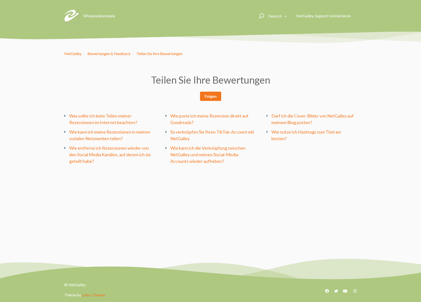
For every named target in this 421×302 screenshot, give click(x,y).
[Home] (71, 16)
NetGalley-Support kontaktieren (323, 15)
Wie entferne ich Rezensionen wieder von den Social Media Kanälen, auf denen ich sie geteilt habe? (110, 154)
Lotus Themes (93, 294)
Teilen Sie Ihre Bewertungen (159, 53)
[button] (260, 15)
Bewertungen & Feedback (109, 53)
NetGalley (73, 53)
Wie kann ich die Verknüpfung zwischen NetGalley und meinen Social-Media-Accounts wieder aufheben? (208, 154)
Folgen (211, 96)
